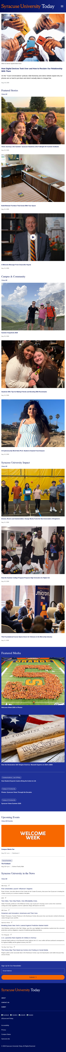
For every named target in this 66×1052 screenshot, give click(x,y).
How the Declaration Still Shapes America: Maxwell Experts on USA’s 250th (27, 765)
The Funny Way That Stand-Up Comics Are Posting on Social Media (24, 950)
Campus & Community (11, 17)
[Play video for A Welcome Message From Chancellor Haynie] (33, 237)
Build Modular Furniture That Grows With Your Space (18, 205)
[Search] (56, 6)
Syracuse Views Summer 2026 (11, 803)
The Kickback (5, 863)
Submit (32, 977)
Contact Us (5, 1002)
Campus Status (6, 1034)
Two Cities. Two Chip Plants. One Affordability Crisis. (19, 901)
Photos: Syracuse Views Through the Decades (16, 792)
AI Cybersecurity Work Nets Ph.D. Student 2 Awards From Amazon (23, 451)
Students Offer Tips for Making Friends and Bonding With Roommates (24, 391)
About (3, 998)
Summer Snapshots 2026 (9, 332)
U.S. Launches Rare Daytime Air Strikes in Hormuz (18, 938)
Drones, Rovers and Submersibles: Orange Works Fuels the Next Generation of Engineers (30, 519)
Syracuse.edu (5, 1039)
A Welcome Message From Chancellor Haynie (16, 264)
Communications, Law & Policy (11, 777)
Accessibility (5, 1025)
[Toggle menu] (62, 6)
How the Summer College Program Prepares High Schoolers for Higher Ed (25, 578)
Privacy (3, 1030)
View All (4, 94)
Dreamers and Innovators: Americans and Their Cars (19, 913)
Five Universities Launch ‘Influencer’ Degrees (16, 889)
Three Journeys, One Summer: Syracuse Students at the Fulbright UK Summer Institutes (30, 146)
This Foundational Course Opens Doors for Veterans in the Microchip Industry (26, 637)
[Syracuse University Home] (27, 6)
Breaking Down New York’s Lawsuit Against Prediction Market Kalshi (24, 925)
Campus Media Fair (8, 849)
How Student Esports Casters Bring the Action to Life (18, 781)
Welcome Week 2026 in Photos (11, 707)
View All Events (7, 821)
